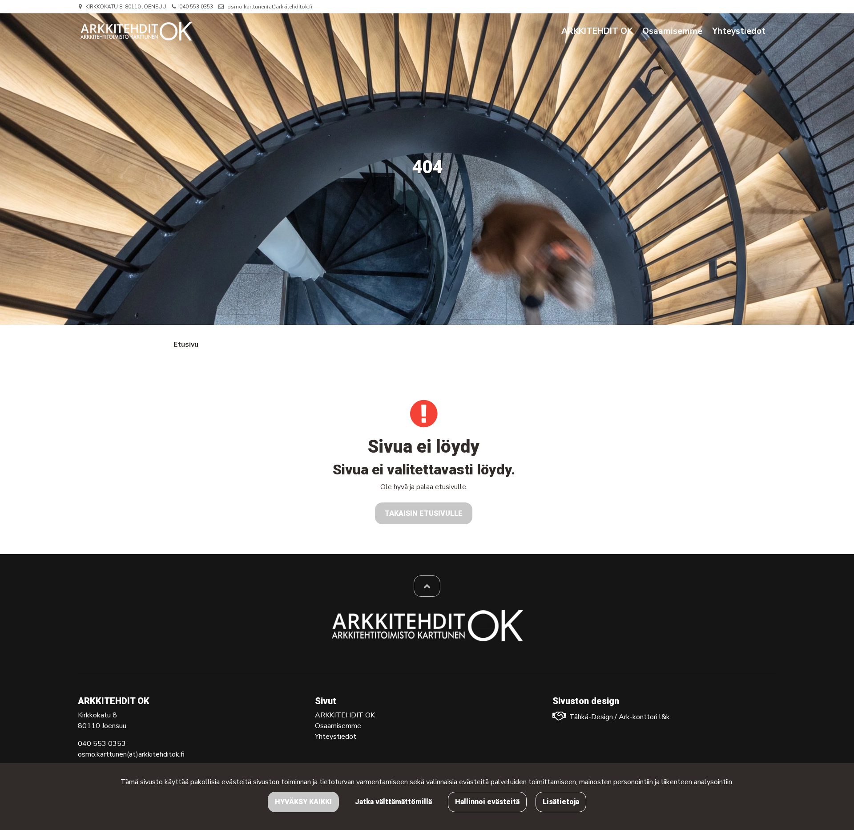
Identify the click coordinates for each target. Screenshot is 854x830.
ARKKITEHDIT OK (345, 715)
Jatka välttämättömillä (393, 802)
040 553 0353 (196, 6)
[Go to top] (427, 586)
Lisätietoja (561, 802)
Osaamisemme (338, 726)
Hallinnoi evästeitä (487, 802)
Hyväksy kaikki (303, 802)
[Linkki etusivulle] (136, 31)
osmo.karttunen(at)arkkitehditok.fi (269, 6)
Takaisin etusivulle (424, 513)
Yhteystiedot (335, 736)
